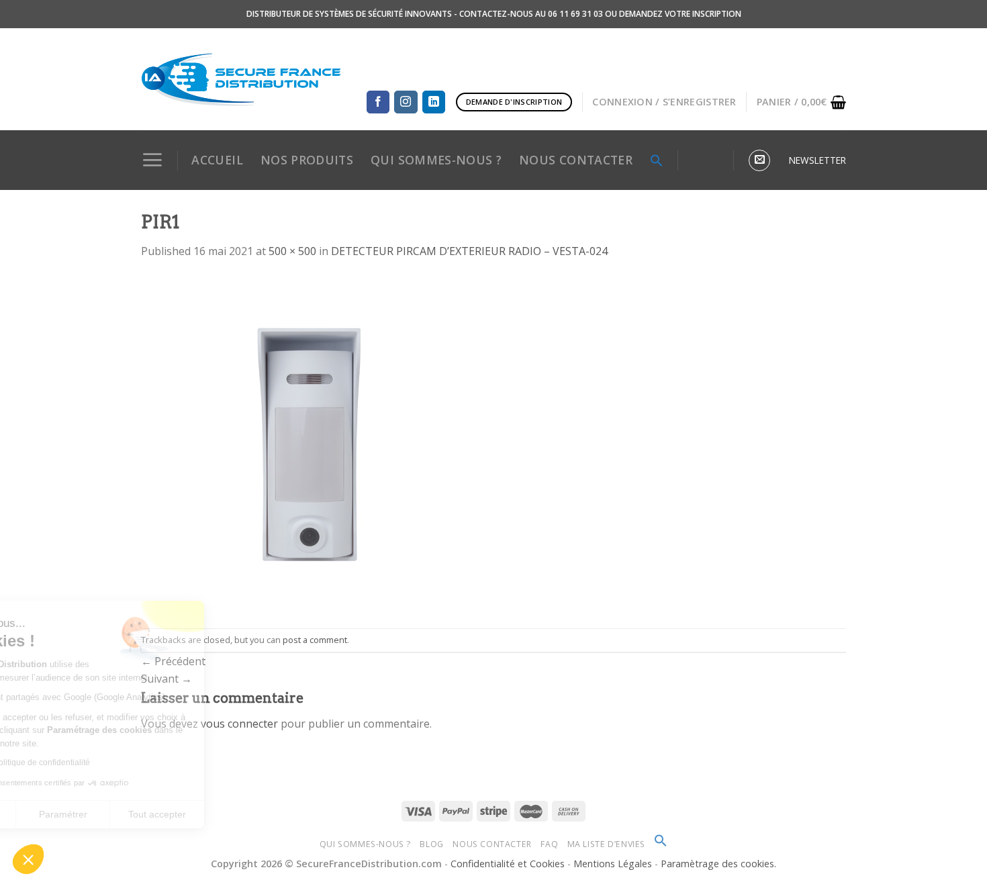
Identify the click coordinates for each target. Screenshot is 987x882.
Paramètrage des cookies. (718, 863)
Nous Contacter (492, 844)
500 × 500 (292, 251)
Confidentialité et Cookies (508, 863)
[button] (28, 859)
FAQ (549, 844)
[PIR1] (309, 443)
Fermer (60, 814)
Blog (431, 844)
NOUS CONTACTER (575, 160)
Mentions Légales (614, 863)
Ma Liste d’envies (606, 844)
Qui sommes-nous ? (365, 844)
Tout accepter (248, 814)
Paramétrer (154, 814)
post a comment (315, 640)
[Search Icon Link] (656, 160)
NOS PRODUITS (307, 160)
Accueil (216, 160)
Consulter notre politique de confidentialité (104, 762)
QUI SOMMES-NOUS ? (436, 160)
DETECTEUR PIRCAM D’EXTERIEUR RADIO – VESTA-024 (469, 251)
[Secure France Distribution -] (241, 79)
